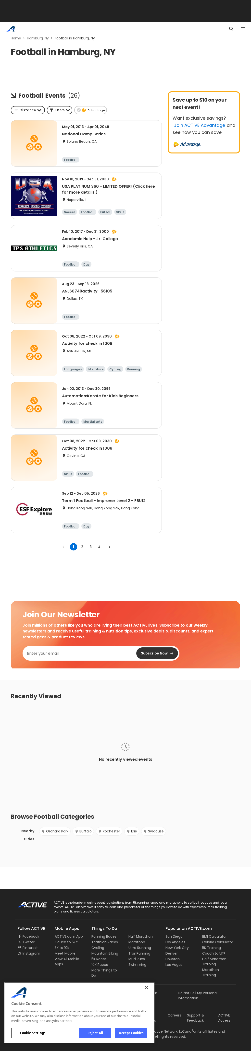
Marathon (136, 942)
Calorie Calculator (217, 942)
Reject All (95, 1033)
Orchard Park (57, 831)
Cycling (97, 947)
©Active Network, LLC (161, 1031)
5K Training (211, 947)
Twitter (29, 942)
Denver (171, 953)
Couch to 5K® (66, 942)
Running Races (103, 936)
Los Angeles (175, 942)
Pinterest (30, 947)
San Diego (174, 936)
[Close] (146, 987)
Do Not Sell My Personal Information (197, 996)
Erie (134, 831)
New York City (177, 947)
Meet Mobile (65, 953)
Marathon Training (210, 972)
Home (16, 38)
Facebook (31, 936)
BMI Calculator (214, 936)
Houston (172, 959)
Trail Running (139, 953)
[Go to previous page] (63, 546)
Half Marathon (140, 936)
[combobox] (28, 110)
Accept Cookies (131, 1033)
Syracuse (156, 831)
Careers (174, 1015)
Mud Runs (136, 959)
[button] (59, 110)
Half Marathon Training (214, 962)
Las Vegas (173, 964)
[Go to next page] (109, 546)
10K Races (99, 964)
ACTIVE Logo (28, 902)
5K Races (99, 959)
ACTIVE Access (224, 1018)
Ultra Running (139, 947)
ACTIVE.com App (69, 936)
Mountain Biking (104, 953)
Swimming (137, 964)
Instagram (31, 953)
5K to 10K (62, 947)
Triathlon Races (104, 942)
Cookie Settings (32, 1033)
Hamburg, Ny (38, 38)
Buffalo (85, 831)
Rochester (111, 831)
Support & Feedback (195, 1018)
